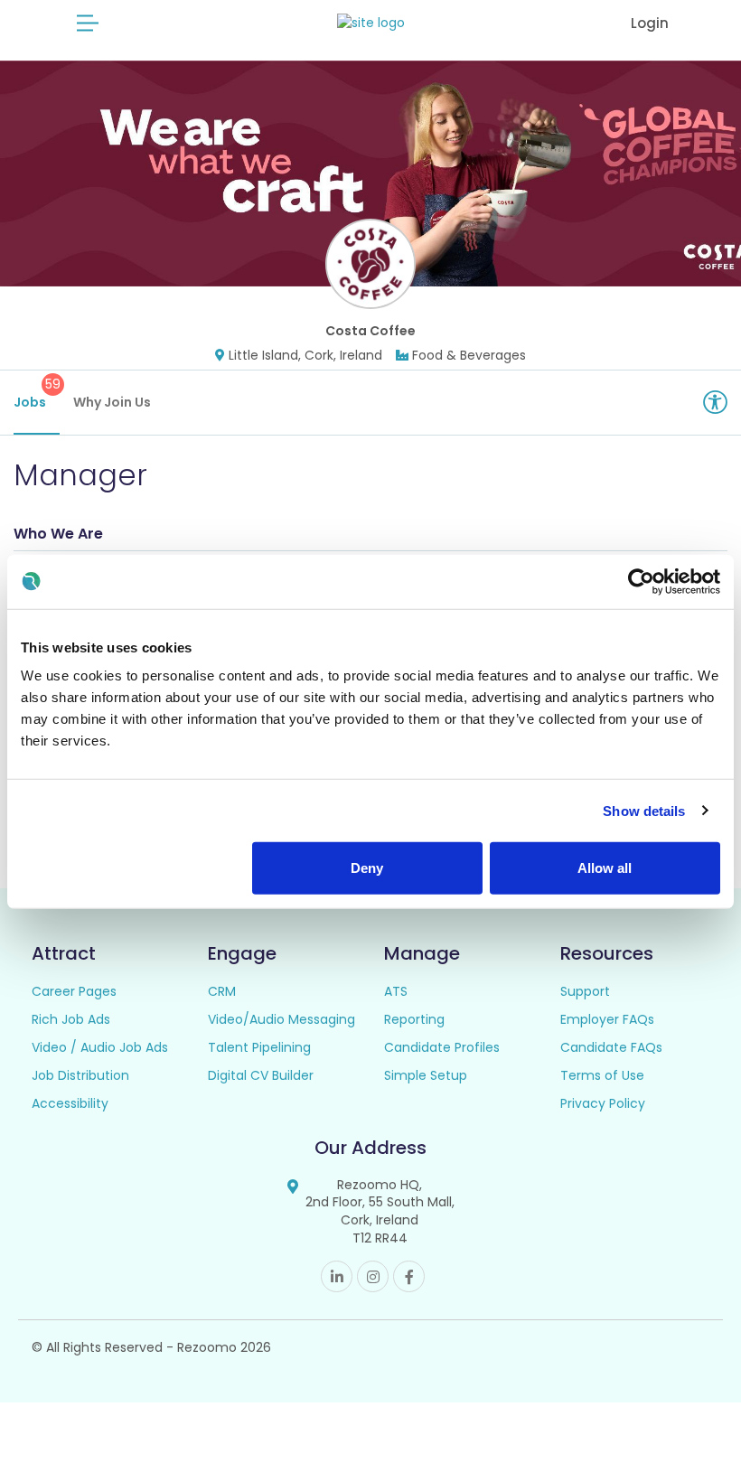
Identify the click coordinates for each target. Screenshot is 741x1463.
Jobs (37, 393)
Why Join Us (112, 402)
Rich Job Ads (71, 1019)
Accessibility (70, 1103)
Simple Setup (425, 1075)
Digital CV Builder (261, 1075)
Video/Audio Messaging (281, 1019)
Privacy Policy (602, 1103)
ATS (396, 991)
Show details (644, 810)
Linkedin (336, 1276)
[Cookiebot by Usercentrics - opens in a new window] (641, 581)
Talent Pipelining (259, 1047)
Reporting (414, 1019)
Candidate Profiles (442, 1047)
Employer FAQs (607, 1019)
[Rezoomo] (371, 23)
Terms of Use (602, 1075)
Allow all (604, 868)
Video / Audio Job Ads (100, 1047)
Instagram (373, 1276)
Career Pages (74, 991)
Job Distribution (80, 1075)
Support (585, 991)
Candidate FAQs (611, 1047)
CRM (222, 991)
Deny (367, 868)
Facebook (409, 1276)
